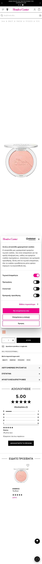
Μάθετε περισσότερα (27, 304)
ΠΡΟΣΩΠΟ (21, 360)
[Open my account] (34, 9)
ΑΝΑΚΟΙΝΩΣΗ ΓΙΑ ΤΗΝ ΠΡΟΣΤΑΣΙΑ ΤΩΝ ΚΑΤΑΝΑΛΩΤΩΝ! (21, 2)
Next (40, 3)
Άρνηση (21, 323)
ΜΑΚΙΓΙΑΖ (12, 360)
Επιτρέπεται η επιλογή (21, 317)
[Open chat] (37, 559)
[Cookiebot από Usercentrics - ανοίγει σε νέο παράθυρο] (27, 239)
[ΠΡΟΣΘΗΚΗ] (13, 340)
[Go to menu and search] (3, 9)
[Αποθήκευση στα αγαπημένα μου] (28, 465)
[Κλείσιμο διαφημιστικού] (39, 239)
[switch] (36, 282)
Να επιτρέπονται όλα (21, 311)
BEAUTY (5, 360)
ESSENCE (15, 489)
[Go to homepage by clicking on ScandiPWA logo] (21, 9)
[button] (2, 15)
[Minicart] (39, 9)
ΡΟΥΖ (28, 360)
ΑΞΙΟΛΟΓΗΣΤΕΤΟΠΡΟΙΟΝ (21, 443)
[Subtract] (4, 340)
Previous (1, 3)
